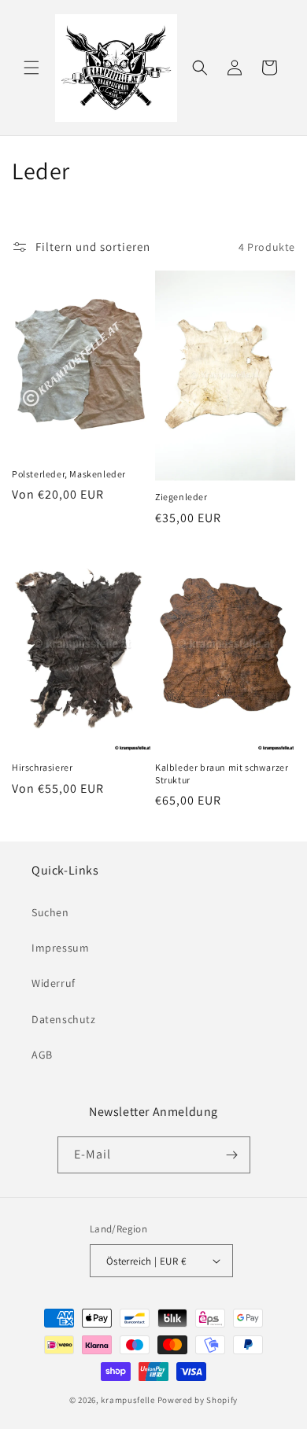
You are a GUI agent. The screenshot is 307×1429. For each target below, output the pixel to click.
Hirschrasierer (42, 767)
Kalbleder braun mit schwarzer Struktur (221, 773)
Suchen (50, 912)
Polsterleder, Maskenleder (69, 474)
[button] (31, 67)
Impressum (60, 948)
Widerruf (53, 983)
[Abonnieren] (232, 1154)
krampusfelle (127, 1399)
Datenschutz (63, 1019)
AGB (42, 1055)
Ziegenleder (181, 497)
